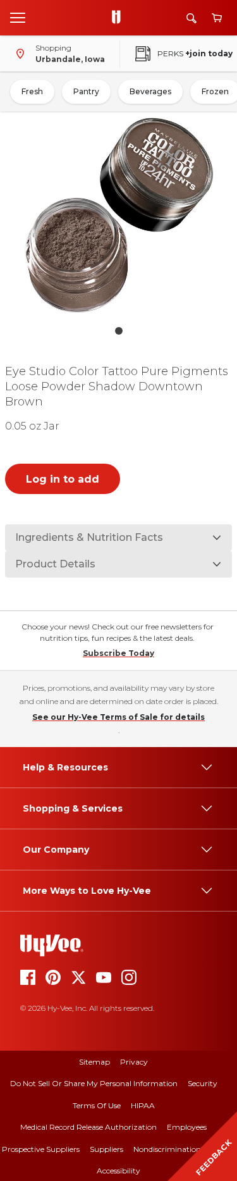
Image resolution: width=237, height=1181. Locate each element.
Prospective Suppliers (41, 1149)
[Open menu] (17, 17)
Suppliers (106, 1149)
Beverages (150, 91)
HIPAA (143, 1105)
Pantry (86, 91)
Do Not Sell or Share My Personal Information (94, 1083)
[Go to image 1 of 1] (119, 330)
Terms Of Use (97, 1105)
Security (202, 1083)
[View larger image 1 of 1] (119, 215)
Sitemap (94, 1062)
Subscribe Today (118, 653)
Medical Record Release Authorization (88, 1127)
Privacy (134, 1062)
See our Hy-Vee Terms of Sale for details (118, 717)
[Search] (191, 18)
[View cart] (217, 18)
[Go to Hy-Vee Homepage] (119, 17)
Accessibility (118, 1170)
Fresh (32, 91)
